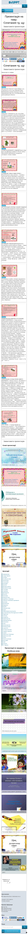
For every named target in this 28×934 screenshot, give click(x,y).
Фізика (4, 637)
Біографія (5, 583)
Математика (6, 603)
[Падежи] (14, 682)
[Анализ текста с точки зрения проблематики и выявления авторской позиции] (14, 803)
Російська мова (6, 626)
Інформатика (6, 574)
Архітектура (6, 580)
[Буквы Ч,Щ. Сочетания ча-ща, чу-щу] (14, 477)
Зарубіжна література (8, 598)
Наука (4, 609)
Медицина (5, 605)
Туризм (4, 632)
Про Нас (5, 907)
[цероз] (14, 864)
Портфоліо (5, 617)
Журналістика (6, 597)
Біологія (5, 585)
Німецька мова (6, 608)
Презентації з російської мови (12, 13)
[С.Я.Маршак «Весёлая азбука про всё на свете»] (14, 763)
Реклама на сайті (7, 910)
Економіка (5, 595)
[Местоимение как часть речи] (14, 723)
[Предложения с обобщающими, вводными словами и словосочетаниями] (14, 497)
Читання (5, 643)
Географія (5, 589)
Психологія (5, 621)
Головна (3, 13)
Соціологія (5, 628)
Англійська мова (7, 578)
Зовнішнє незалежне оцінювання (11, 600)
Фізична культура (7, 638)
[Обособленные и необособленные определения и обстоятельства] (14, 703)
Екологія (5, 594)
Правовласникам (7, 908)
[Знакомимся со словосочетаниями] (14, 537)
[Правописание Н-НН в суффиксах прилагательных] (14, 662)
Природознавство (7, 620)
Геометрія (5, 591)
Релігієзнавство (6, 625)
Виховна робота (7, 586)
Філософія (5, 640)
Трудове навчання (7, 631)
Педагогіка (5, 614)
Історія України (6, 575)
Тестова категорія (7, 629)
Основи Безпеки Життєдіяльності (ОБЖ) (13, 612)
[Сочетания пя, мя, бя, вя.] (14, 457)
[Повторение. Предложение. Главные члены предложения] (14, 824)
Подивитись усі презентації (6, 880)
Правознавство (6, 618)
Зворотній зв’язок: (11, 896)
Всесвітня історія (7, 588)
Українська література (8, 634)
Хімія (4, 642)
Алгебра (5, 577)
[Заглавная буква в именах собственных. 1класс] (14, 783)
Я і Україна (5, 645)
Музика (4, 606)
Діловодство (6, 592)
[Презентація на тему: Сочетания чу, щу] (14, 558)
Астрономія (6, 582)
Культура (5, 602)
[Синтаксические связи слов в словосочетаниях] (14, 517)
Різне (4, 623)
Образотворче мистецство (9, 611)
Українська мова (7, 635)
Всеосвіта (5, 911)
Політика (5, 615)
